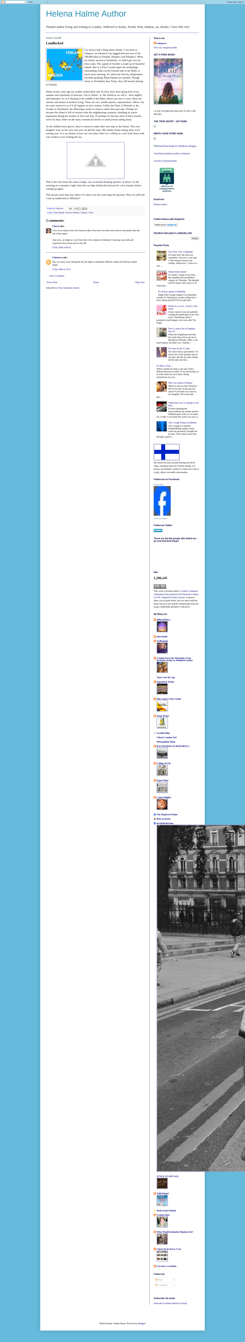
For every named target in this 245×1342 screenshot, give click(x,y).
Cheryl (55, 226)
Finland (68, 212)
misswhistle (162, 636)
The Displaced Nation (167, 814)
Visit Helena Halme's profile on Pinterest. (172, 153)
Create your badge (160, 518)
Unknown (59, 208)
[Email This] (75, 208)
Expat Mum (162, 780)
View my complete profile (165, 47)
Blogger (141, 1323)
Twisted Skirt (163, 1215)
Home (96, 282)
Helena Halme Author (86, 13)
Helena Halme (158, 484)
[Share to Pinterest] (86, 208)
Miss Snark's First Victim (169, 699)
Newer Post (52, 282)
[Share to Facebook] (83, 208)
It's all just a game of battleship (171, 291)
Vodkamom (162, 641)
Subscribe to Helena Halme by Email (170, 1303)
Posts (159, 1280)
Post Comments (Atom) (68, 288)
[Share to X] (80, 208)
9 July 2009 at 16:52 (61, 269)
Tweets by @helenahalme (165, 161)
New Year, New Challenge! (180, 252)
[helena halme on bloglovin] (166, 226)
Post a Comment (56, 276)
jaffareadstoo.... (164, 619)
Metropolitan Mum (166, 742)
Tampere (83, 212)
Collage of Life (164, 763)
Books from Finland (166, 1210)
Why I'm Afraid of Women (180, 383)
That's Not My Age (166, 677)
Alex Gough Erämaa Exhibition (182, 422)
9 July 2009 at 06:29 (61, 247)
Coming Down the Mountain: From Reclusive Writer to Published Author (175, 659)
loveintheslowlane (165, 823)
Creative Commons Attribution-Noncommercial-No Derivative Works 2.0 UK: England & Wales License (176, 594)
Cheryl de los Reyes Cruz (169, 1249)
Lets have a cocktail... (167, 1266)
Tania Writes (163, 716)
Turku (90, 212)
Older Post (139, 282)
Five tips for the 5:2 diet (179, 348)
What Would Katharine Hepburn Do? (175, 1232)
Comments (162, 1285)
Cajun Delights (164, 797)
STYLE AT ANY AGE (168, 1176)
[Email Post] (70, 208)
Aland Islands (58, 212)
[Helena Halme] (162, 515)
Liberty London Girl (167, 737)
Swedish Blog (163, 733)
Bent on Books (164, 819)
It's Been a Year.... (165, 366)
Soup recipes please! (177, 272)
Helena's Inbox (160, 204)
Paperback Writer (165, 682)
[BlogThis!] (78, 208)
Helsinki (76, 212)
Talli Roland (163, 1193)
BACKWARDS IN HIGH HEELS (173, 746)
